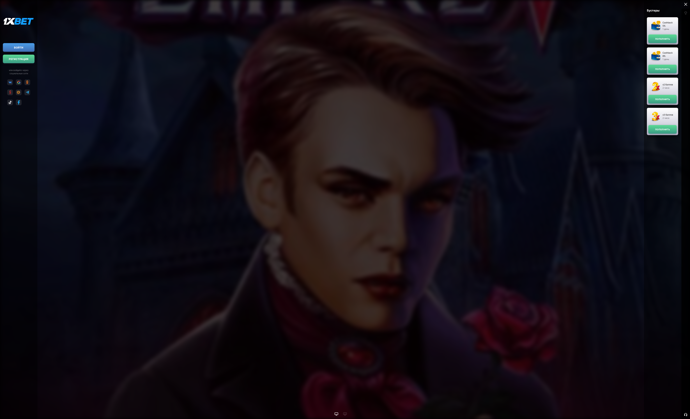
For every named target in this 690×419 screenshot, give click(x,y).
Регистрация (19, 59)
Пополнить (662, 39)
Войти (18, 47)
